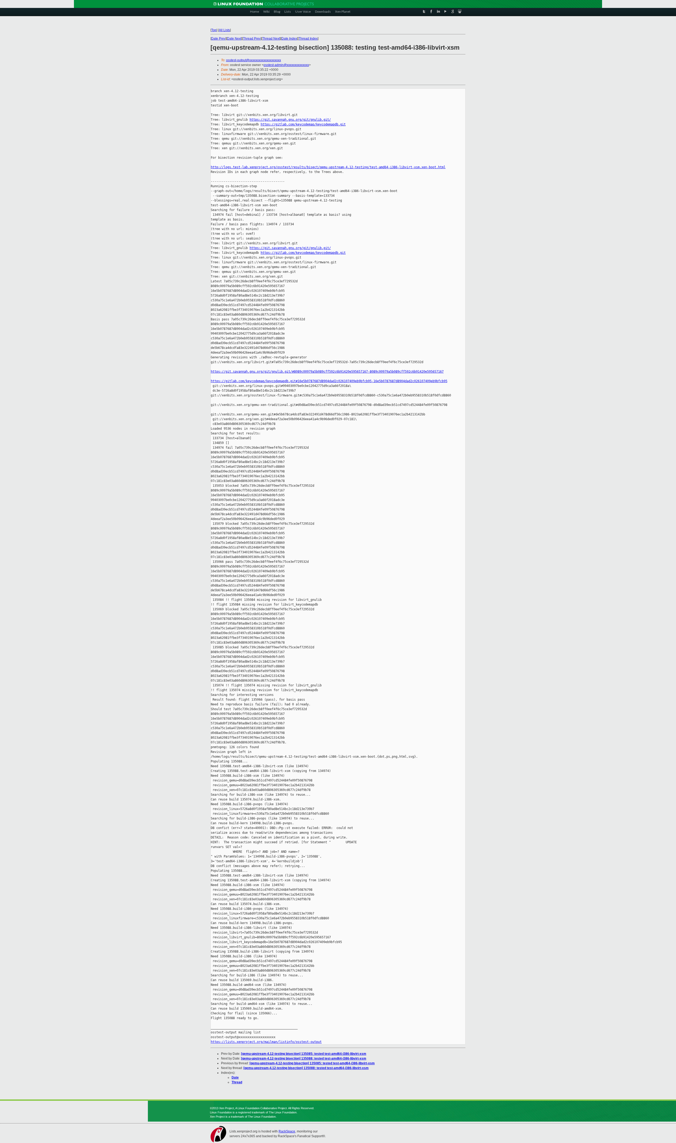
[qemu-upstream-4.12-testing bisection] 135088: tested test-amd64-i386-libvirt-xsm (303, 1058)
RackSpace (287, 1131)
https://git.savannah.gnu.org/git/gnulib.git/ (290, 119)
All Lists (224, 30)
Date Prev (218, 38)
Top (214, 30)
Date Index (289, 38)
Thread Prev (252, 38)
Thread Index (308, 38)
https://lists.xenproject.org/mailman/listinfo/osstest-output (266, 1042)
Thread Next (271, 38)
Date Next (234, 38)
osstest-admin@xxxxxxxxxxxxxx (286, 65)
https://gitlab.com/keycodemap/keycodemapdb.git (303, 124)
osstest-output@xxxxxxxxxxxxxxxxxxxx (253, 60)
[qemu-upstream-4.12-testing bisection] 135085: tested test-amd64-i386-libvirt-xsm (303, 1054)
